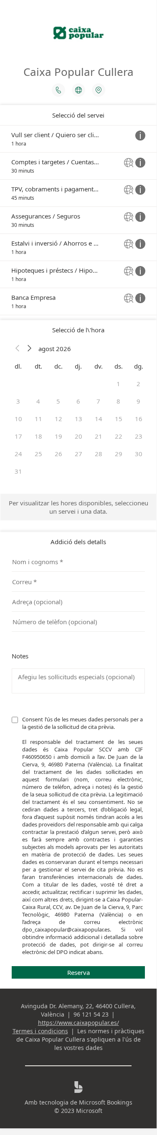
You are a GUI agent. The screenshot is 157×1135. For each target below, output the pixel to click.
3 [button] (18, 401)
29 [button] (118, 453)
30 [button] (138, 453)
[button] (17, 348)
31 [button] (18, 471)
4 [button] (38, 401)
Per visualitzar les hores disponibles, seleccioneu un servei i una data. (78, 507)
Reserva (78, 972)
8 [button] (118, 401)
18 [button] (38, 436)
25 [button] (38, 453)
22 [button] (118, 436)
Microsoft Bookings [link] (105, 1102)
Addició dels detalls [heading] (78, 541)
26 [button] (58, 453)
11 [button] (38, 418)
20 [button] (78, 436)
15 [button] (118, 418)
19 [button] (58, 436)
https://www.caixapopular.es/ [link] (78, 1023)
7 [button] (98, 401)
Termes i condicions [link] (40, 1031)
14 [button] (98, 418)
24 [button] (18, 453)
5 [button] (58, 401)
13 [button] (78, 418)
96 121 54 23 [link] (91, 1014)
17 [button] (18, 436)
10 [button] (18, 418)
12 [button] (58, 418)
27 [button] (78, 453)
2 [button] (138, 383)
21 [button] (98, 436)
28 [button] (98, 453)
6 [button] (78, 401)
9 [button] (138, 401)
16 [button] (138, 418)
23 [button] (138, 436)
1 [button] (118, 383)
